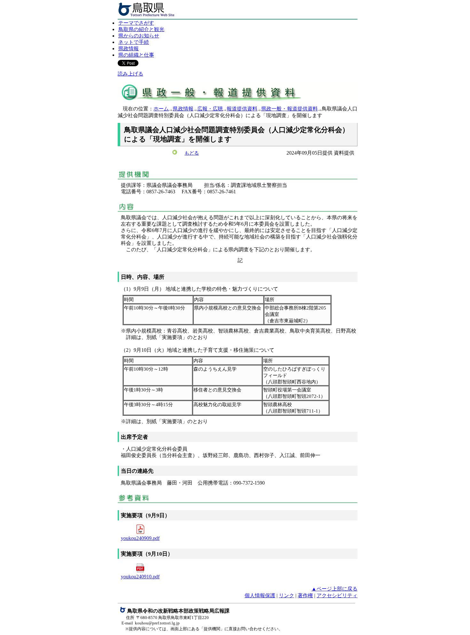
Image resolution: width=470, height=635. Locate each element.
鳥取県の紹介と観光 (141, 29)
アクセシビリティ (337, 595)
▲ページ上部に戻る (334, 588)
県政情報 (128, 48)
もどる (191, 153)
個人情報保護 (260, 595)
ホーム (161, 108)
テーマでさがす (136, 23)
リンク (286, 595)
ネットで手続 (133, 42)
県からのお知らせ (138, 35)
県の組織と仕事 (136, 55)
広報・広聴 (210, 108)
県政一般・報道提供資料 (289, 108)
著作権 (305, 595)
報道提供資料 (242, 108)
